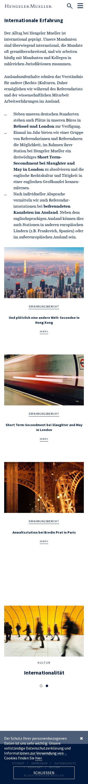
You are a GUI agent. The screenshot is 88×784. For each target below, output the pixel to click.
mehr (44, 331)
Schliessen (44, 772)
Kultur (44, 662)
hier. (38, 757)
